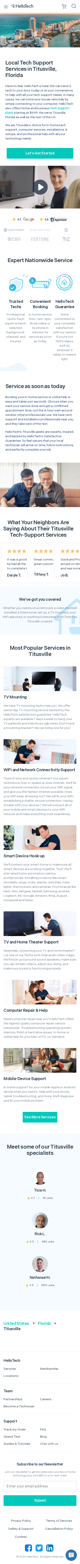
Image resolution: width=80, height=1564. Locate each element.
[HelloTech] (25, 6)
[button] (71, 1555)
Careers (46, 1399)
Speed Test (12, 1437)
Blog (43, 1437)
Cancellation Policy (59, 1529)
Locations (11, 1376)
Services (10, 1369)
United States (16, 1323)
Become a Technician (19, 1406)
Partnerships (13, 1399)
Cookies (21, 1537)
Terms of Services (59, 1521)
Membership (49, 1369)
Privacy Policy (21, 1521)
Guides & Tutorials (17, 1444)
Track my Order (15, 1429)
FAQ (43, 1429)
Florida (44, 1323)
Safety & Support (21, 1529)
